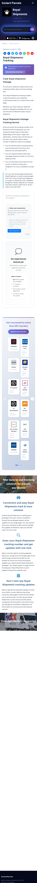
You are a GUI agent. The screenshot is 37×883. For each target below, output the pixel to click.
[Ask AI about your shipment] (33, 38)
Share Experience (14, 231)
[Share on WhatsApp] (24, 53)
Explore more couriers (18, 332)
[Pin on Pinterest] (32, 53)
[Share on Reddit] (28, 53)
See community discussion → (15, 72)
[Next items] (32, 399)
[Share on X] (16, 53)
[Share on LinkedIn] (4, 53)
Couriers (4, 43)
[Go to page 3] (21, 465)
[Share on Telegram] (12, 53)
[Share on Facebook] (8, 53)
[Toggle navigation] (32, 3)
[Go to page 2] (19, 465)
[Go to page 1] (16, 465)
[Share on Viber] (20, 53)
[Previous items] (4, 399)
